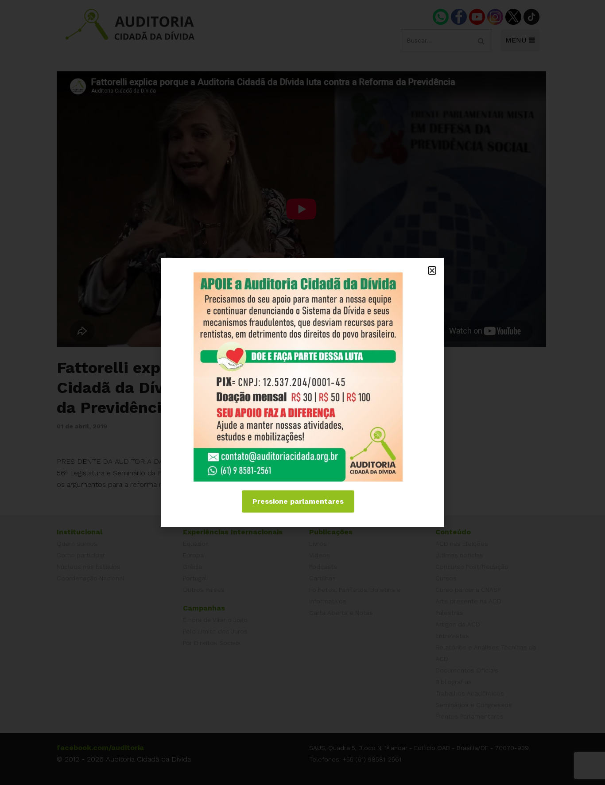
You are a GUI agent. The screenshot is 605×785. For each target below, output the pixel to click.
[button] (432, 270)
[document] (302, 392)
